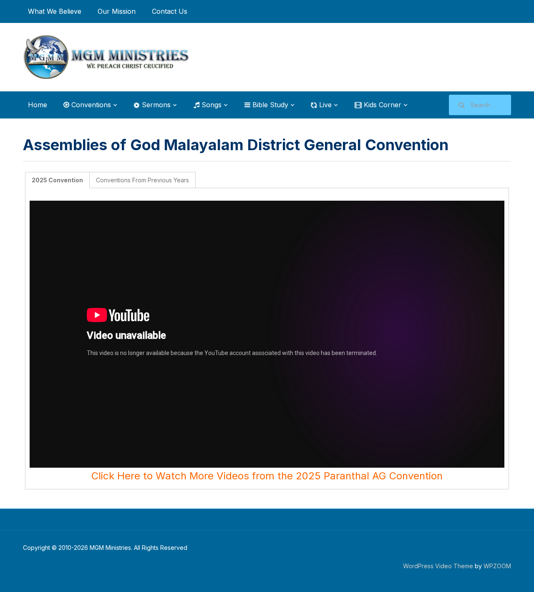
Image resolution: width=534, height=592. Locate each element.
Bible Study (269, 105)
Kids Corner (381, 105)
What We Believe (54, 11)
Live (324, 105)
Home (37, 105)
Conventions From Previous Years (142, 180)
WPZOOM (497, 565)
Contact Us (169, 11)
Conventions (90, 105)
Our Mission (117, 11)
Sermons (155, 105)
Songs (210, 105)
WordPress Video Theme (438, 565)
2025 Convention (57, 180)
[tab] (57, 180)
